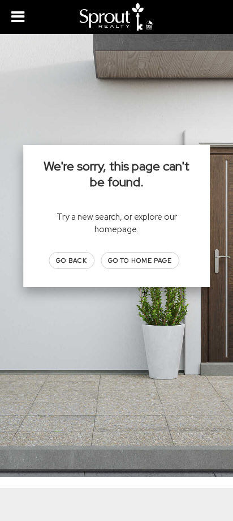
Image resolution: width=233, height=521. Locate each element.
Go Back (71, 260)
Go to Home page (140, 260)
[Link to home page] (116, 17)
